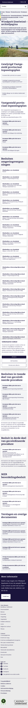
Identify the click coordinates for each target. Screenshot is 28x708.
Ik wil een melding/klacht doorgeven (10, 640)
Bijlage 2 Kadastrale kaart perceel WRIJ (12, 290)
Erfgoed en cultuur (6, 626)
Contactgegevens (5, 635)
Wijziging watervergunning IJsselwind (12, 388)
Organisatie (4, 619)
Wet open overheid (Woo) (7, 642)
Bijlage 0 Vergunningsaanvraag (10, 275)
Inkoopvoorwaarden (6, 654)
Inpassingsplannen (16, 15)
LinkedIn (5, 663)
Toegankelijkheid (5, 681)
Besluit (4, 171)
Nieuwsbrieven (6, 568)
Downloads (4, 652)
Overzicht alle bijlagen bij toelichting (12, 133)
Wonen (2, 629)
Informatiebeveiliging (7, 688)
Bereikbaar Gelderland (6, 607)
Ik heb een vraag (5, 637)
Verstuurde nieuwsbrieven (7, 649)
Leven (2, 624)
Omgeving (3, 616)
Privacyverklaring (5, 690)
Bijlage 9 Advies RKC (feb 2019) (10, 251)
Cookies (3, 686)
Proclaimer (4, 693)
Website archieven (6, 683)
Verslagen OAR (6, 548)
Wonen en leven (15, 12)
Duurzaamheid (5, 609)
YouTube (5, 666)
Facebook (5, 669)
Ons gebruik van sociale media (11, 674)
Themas (8, 12)
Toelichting (5, 124)
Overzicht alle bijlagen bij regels (10, 150)
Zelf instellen (14, 360)
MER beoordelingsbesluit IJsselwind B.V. (13, 486)
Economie (3, 614)
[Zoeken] (25, 6)
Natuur (2, 612)
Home (3, 12)
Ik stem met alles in (14, 365)
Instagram (6, 671)
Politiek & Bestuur (5, 621)
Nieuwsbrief (4, 647)
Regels (4, 141)
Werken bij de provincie (7, 645)
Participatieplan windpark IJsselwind (12, 560)
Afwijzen (14, 356)
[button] (5, 596)
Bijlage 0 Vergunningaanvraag (10, 178)
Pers (2, 657)
